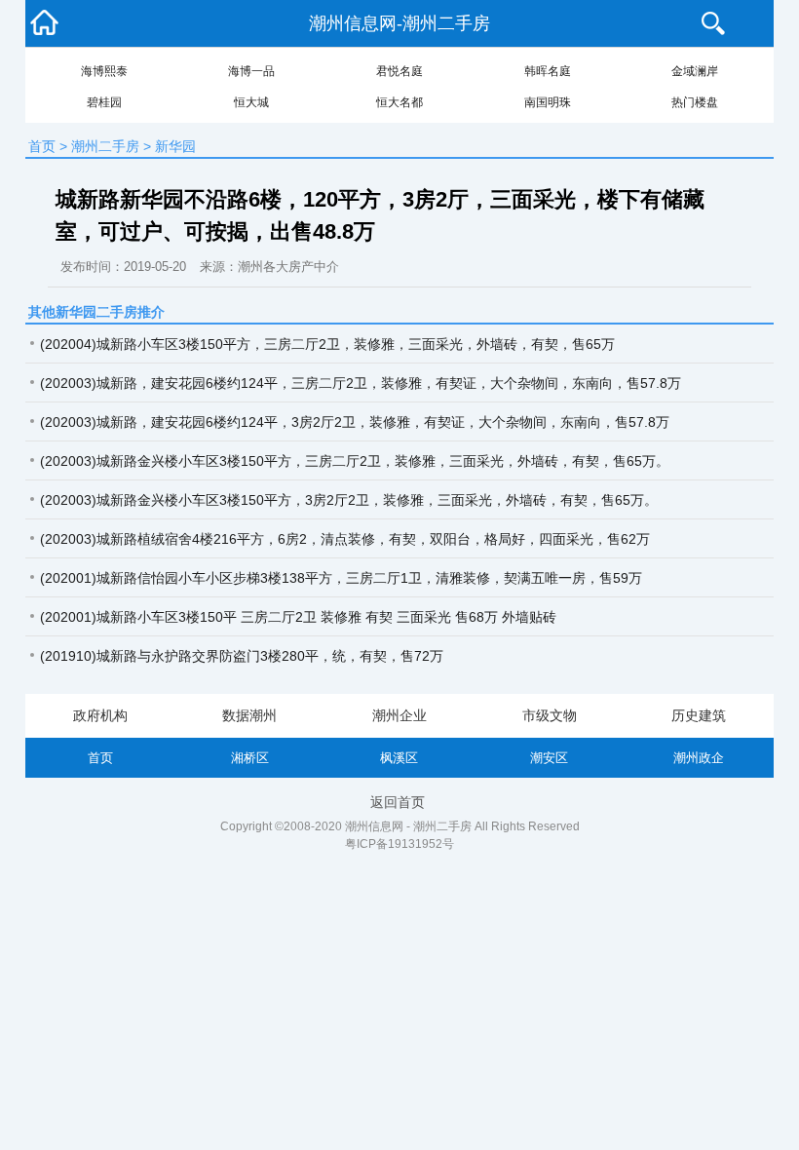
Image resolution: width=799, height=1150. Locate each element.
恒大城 (251, 102)
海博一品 (251, 71)
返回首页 (397, 802)
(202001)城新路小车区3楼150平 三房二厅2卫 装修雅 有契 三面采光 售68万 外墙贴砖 (298, 617)
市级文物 (549, 715)
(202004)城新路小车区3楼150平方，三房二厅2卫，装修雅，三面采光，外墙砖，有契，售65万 (327, 344)
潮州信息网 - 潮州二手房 (408, 826)
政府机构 (100, 715)
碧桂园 (104, 102)
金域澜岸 (694, 71)
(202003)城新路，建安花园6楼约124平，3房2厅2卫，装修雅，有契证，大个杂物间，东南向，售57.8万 (354, 422)
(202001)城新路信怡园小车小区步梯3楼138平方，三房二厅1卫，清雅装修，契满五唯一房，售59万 (341, 578)
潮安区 (549, 757)
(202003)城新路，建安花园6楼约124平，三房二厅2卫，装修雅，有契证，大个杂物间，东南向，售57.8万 (360, 383)
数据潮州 (249, 715)
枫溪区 (399, 757)
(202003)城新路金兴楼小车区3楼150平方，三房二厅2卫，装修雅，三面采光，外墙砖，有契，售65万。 (354, 461)
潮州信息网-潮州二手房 (399, 23)
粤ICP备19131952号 (399, 844)
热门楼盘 (694, 102)
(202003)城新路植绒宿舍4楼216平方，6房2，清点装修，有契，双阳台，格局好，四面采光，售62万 (345, 539)
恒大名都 (399, 102)
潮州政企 (698, 757)
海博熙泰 (104, 71)
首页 (42, 146)
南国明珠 (547, 102)
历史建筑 (698, 715)
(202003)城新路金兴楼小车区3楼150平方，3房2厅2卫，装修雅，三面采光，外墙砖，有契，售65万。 (349, 500)
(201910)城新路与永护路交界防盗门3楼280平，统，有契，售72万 (241, 656)
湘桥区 (250, 757)
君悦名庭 (399, 71)
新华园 (175, 146)
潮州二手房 (105, 146)
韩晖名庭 (547, 71)
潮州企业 (399, 715)
